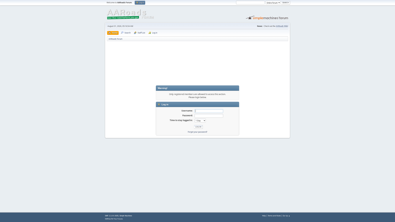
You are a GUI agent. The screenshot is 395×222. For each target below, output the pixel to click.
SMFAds (108, 219)
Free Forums (118, 219)
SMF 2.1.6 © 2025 (111, 216)
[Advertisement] (197, 63)
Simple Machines (125, 216)
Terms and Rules (274, 215)
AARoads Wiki (282, 26)
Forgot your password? (197, 132)
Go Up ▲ (286, 215)
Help (264, 215)
